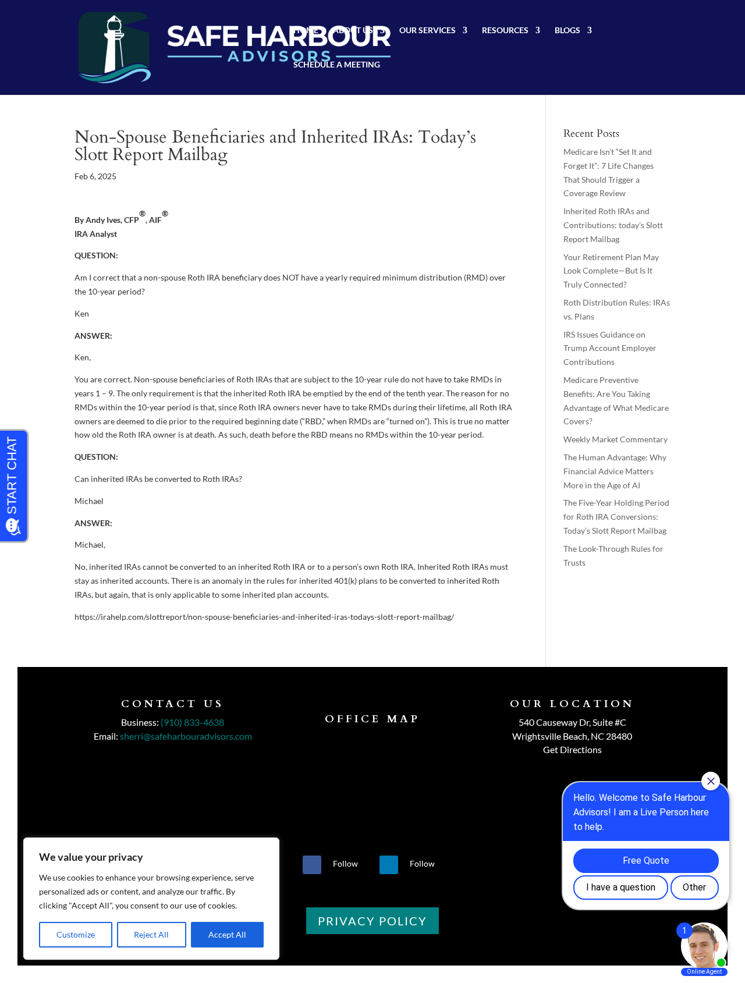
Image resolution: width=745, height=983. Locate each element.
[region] (151, 898)
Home (305, 30)
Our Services (427, 30)
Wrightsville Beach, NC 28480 (572, 735)
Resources (505, 30)
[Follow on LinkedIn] (388, 865)
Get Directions (572, 749)
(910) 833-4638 (192, 722)
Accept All (227, 934)
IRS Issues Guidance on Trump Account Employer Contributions (610, 348)
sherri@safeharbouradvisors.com (186, 735)
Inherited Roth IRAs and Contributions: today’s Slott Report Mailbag (613, 225)
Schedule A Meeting (336, 65)
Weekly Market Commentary (615, 439)
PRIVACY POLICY (372, 921)
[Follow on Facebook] (312, 865)
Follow (345, 863)
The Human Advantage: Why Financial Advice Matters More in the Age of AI (614, 471)
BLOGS (567, 30)
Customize (75, 934)
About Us (353, 30)
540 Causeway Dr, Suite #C (572, 722)
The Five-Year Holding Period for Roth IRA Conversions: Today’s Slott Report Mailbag (616, 516)
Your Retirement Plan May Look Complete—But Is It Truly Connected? (611, 271)
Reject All (151, 934)
